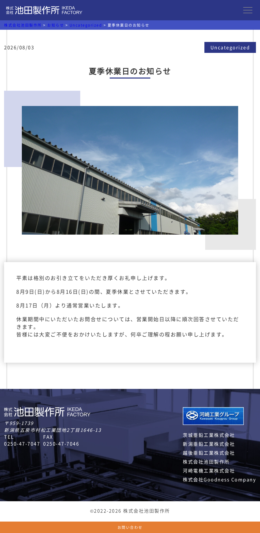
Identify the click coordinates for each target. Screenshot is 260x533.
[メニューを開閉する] (248, 10)
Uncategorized (230, 47)
